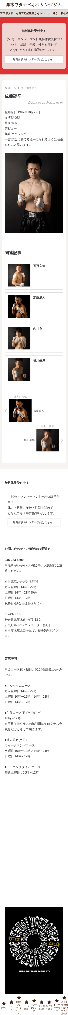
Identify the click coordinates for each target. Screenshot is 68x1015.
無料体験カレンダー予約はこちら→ (34, 59)
